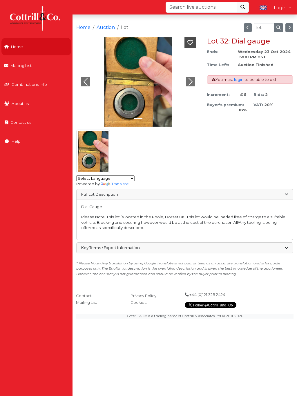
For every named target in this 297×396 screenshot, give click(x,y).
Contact (84, 295)
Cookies (138, 302)
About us (20, 103)
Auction (106, 27)
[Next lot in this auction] (289, 27)
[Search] (243, 7)
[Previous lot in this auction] (248, 27)
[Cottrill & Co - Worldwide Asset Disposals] (36, 18)
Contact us (20, 122)
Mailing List (21, 65)
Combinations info (29, 84)
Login (281, 7)
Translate (120, 183)
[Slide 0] (138, 118)
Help (16, 141)
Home (17, 46)
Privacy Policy (143, 295)
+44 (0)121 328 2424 (207, 294)
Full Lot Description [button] (99, 194)
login (239, 79)
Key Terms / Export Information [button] (110, 247)
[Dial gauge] (93, 151)
